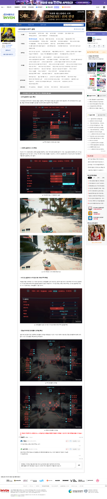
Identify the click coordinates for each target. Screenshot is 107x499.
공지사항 (81, 486)
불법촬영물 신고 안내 (64, 486)
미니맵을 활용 (32, 43)
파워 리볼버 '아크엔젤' (52, 59)
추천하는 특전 (44, 41)
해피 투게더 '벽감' (72, 76)
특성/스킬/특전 (32, 33)
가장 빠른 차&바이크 (63, 46)
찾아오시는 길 (74, 486)
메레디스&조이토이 (64, 87)
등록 (79, 465)
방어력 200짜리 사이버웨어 (63, 43)
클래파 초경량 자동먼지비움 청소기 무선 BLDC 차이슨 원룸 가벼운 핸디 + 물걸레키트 (97, 161)
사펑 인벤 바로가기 (8, 54)
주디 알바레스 (32, 87)
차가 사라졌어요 (66, 79)
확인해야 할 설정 (33, 39)
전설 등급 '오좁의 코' (47, 73)
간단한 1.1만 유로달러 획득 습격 (43, 81)
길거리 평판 (53, 33)
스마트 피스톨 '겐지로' (47, 61)
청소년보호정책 (54, 486)
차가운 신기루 (56, 81)
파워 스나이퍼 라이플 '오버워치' (56, 64)
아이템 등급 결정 (53, 35)
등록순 (26, 437)
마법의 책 (31, 81)
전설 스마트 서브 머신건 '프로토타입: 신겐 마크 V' (65, 66)
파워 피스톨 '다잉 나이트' (35, 57)
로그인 (97, 7)
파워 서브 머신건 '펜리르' (44, 66)
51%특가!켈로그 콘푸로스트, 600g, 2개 (96, 167)
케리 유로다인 (54, 87)
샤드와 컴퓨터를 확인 (34, 41)
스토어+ (104, 52)
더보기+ (104, 33)
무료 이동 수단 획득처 (43, 43)
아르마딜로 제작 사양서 (64, 71)
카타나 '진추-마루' (52, 71)
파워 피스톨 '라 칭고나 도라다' (61, 57)
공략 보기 (8, 50)
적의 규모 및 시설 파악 (34, 51)
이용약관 (37, 486)
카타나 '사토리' (72, 68)
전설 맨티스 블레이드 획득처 (61, 73)
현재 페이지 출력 (80, 29)
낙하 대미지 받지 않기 (75, 46)
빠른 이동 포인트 (50, 39)
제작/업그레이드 (33, 35)
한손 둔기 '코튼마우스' (34, 68)
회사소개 (25, 486)
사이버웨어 (60, 33)
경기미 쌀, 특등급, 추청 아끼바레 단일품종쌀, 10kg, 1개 (97, 159)
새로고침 (81, 437)
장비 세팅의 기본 (69, 33)
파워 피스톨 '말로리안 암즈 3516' (37, 59)
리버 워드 (46, 87)
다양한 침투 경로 (46, 51)
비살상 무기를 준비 (33, 53)
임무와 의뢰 (41, 33)
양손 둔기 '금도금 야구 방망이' (60, 68)
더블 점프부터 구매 (70, 39)
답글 (80, 445)
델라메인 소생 (75, 79)
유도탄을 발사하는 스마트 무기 (67, 53)
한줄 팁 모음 (32, 48)
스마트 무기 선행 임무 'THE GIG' (58, 76)
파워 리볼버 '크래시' (64, 59)
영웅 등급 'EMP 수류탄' (34, 73)
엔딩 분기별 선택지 (33, 83)
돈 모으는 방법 (59, 39)
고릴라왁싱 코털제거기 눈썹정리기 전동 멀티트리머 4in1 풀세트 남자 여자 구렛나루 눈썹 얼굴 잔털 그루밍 (97, 170)
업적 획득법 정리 (51, 46)
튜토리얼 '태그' (32, 76)
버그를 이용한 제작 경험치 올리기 (37, 46)
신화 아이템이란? (43, 35)
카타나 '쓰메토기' (42, 71)
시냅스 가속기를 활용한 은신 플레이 (49, 53)
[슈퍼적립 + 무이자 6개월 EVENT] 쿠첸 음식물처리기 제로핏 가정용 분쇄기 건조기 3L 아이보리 (97, 164)
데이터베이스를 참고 (63, 41)
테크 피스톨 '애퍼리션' (76, 59)
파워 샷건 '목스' (32, 66)
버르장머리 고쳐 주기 (67, 81)
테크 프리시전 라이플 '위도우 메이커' (38, 64)
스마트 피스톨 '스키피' (34, 61)
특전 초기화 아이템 (74, 41)
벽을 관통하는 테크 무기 (58, 51)
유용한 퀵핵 (53, 41)
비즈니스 (31, 486)
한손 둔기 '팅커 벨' (46, 68)
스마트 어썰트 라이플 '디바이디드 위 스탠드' (65, 61)
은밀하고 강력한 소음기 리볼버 (73, 51)
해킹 (47, 33)
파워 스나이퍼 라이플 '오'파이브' (74, 64)
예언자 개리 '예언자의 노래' (35, 79)
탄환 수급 (52, 43)
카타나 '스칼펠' (32, 71)
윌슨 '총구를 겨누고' (43, 76)
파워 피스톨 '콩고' (47, 57)
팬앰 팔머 (40, 87)
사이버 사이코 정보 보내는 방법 (52, 79)
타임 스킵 (41, 39)
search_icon (82, 25)
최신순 (31, 437)
